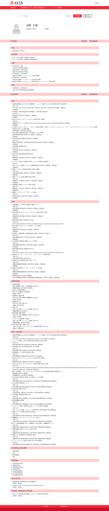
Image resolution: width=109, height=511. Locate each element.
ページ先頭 (45, 506)
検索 (78, 16)
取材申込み (64, 506)
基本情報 (83, 41)
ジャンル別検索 (57, 8)
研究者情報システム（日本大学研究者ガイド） (34, 8)
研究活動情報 (93, 41)
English (97, 3)
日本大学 (13, 8)
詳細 (88, 16)
